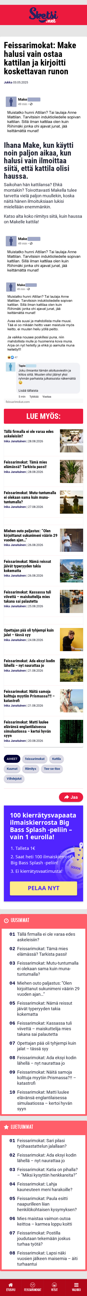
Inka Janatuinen (15, 441)
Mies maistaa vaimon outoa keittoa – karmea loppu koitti (44, 1221)
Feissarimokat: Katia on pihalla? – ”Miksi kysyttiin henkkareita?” (47, 1172)
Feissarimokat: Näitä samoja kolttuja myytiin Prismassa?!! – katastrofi (29, 696)
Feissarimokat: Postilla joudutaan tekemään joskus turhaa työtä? (43, 1238)
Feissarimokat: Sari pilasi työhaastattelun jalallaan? (42, 1143)
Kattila (56, 759)
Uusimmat (20, 920)
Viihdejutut (14, 778)
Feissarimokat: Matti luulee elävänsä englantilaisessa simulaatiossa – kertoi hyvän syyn (27, 729)
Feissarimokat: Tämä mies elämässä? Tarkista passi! (25, 464)
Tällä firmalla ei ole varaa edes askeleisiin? (29, 433)
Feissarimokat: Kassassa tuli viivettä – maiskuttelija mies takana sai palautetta (27, 596)
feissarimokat (34, 759)
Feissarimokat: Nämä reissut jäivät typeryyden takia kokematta (27, 566)
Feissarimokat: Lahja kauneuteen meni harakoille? (44, 1186)
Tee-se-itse (52, 769)
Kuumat (12, 769)
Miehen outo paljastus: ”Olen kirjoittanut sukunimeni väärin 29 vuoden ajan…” (31, 535)
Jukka (8, 82)
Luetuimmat (22, 1127)
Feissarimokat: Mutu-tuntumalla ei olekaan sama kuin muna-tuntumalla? (30, 497)
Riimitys (30, 769)
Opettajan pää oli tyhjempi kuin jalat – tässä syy (29, 632)
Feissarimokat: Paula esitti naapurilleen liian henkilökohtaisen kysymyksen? (47, 1204)
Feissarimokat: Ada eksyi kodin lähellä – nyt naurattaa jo (29, 663)
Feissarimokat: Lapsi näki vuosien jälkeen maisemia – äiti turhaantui (47, 1258)
